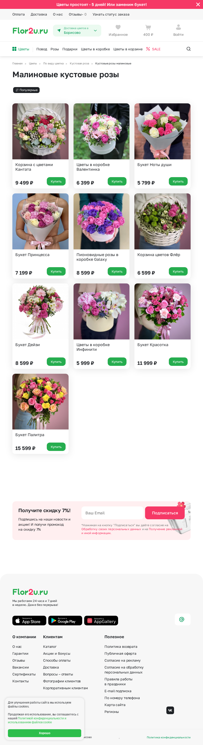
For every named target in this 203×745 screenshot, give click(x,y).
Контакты (20, 681)
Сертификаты (23, 674)
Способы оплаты (57, 660)
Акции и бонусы (56, 653)
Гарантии (20, 653)
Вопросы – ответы (58, 674)
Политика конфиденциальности (169, 737)
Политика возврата (120, 646)
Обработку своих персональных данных (111, 529)
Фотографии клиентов (62, 681)
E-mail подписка (117, 691)
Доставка (39, 14)
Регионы (111, 711)
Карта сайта (114, 705)
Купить (56, 181)
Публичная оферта (120, 653)
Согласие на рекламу (122, 660)
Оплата (18, 14)
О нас (58, 14)
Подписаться (165, 512)
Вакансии (20, 667)
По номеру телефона (122, 698)
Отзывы (78, 14)
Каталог (49, 646)
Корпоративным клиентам (65, 688)
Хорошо (45, 733)
